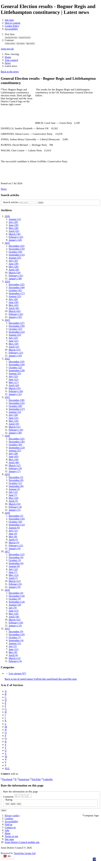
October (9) (15, 598)
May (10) (13, 343)
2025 (7, 242)
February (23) (16, 237)
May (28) (13, 228)
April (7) (13, 578)
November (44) (17, 287)
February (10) (16, 622)
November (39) (17, 326)
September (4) (16, 640)
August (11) (15, 219)
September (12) (17, 524)
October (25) (15, 328)
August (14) (15, 604)
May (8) (13, 536)
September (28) (17, 370)
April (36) (14, 308)
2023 (7, 320)
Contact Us (31, 678)
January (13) (15, 625)
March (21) (15, 426)
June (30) (13, 225)
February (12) (16, 545)
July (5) (13, 646)
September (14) (17, 601)
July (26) (13, 299)
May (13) (13, 575)
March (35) (15, 388)
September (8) (16, 486)
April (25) (14, 231)
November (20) (17, 364)
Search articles (10, 202)
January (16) (15, 355)
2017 (7, 551)
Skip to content (12, 22)
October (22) (15, 367)
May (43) (13, 305)
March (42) (15, 311)
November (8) (16, 480)
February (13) (16, 352)
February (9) (15, 468)
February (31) (16, 275)
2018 (7, 512)
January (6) (15, 548)
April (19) (14, 423)
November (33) (17, 248)
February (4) (15, 506)
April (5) (13, 501)
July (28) (13, 453)
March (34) (15, 272)
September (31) (17, 254)
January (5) (15, 509)
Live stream (17, 673)
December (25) (16, 245)
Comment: (8, 796)
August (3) (14, 489)
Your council (11, 60)
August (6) (14, 527)
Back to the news (10, 71)
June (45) (13, 456)
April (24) (14, 385)
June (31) (13, 417)
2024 (7, 281)
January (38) (15, 278)
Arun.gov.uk (7, 48)
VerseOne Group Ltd (25, 853)
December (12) (16, 554)
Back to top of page (15, 678)
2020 (7, 435)
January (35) (15, 317)
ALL (7, 768)
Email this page (60, 678)
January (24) (15, 239)
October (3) (15, 560)
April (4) (13, 655)
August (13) (15, 412)
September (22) (17, 331)
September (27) (17, 409)
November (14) (17, 595)
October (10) (15, 521)
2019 (7, 474)
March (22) (15, 619)
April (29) (14, 269)
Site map (9, 19)
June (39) (13, 263)
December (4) (16, 592)
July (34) (13, 414)
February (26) (16, 391)
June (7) (13, 495)
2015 (7, 628)
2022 (7, 358)
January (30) (15, 432)
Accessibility (11, 28)
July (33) (13, 376)
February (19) (16, 429)
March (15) (15, 349)
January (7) (15, 471)
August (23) (15, 296)
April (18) (14, 616)
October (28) (15, 406)
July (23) (13, 337)
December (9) (16, 631)
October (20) (15, 444)
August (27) (15, 450)
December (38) (16, 400)
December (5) (16, 477)
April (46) (14, 462)
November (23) (17, 403)
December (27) (16, 323)
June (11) (13, 649)
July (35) (13, 260)
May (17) (13, 382)
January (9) (15, 587)
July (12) (13, 569)
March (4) (14, 542)
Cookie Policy (12, 25)
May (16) (13, 420)
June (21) (13, 340)
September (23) (17, 447)
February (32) (16, 314)
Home (8, 57)
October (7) (15, 637)
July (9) (13, 607)
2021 (7, 397)
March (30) (15, 234)
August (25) (15, 257)
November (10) (17, 518)
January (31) (15, 394)
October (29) (15, 251)
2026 (7, 216)
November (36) (17, 441)
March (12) (15, 465)
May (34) (13, 459)
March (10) (15, 503)
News (8, 63)
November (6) (16, 557)
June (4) (13, 533)
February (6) (15, 584)
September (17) (17, 293)
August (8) (14, 566)
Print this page (44, 678)
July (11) (13, 492)
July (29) (13, 222)
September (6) (16, 563)
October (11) (15, 483)
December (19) (16, 361)
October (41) (15, 290)
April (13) (14, 346)
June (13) (13, 610)
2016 (7, 590)
